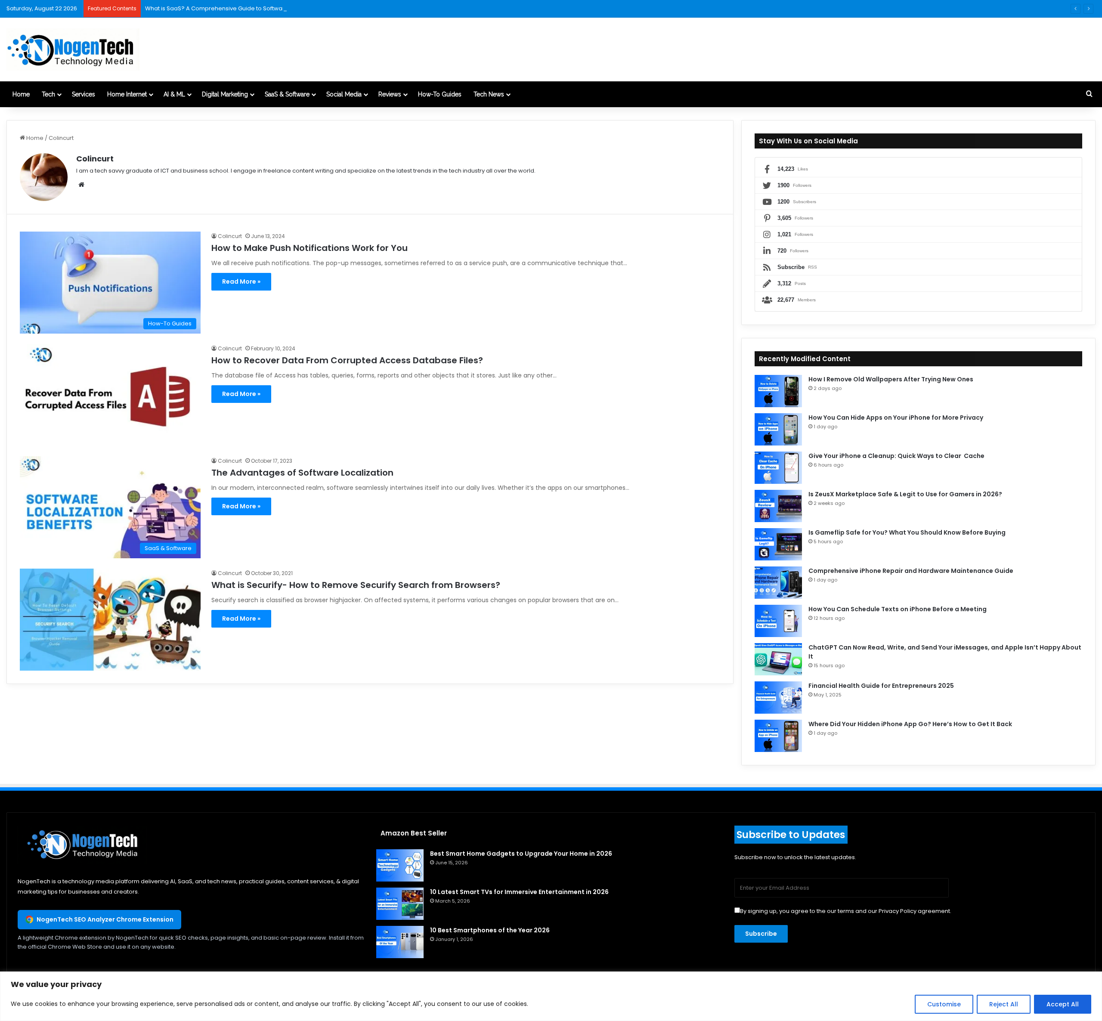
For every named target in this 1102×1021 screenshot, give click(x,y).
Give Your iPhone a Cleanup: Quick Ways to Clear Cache (897, 456)
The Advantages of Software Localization (302, 473)
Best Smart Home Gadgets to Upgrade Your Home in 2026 (521, 853)
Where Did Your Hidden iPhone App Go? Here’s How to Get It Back (910, 724)
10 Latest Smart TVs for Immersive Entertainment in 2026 (519, 892)
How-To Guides (439, 94)
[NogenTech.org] (72, 49)
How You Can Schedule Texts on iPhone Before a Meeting (897, 609)
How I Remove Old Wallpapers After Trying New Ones (890, 379)
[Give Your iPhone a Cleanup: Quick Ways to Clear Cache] (778, 468)
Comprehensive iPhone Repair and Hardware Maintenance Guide (910, 570)
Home (21, 94)
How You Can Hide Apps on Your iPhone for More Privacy (895, 417)
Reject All (1003, 1004)
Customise (944, 1004)
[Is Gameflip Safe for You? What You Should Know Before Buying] (778, 544)
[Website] (81, 184)
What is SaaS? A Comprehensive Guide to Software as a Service (234, 8)
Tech (48, 94)
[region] (551, 996)
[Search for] (1089, 94)
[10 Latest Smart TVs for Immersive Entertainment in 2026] (400, 904)
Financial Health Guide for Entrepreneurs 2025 (881, 685)
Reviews (389, 94)
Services (83, 94)
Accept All (1062, 1004)
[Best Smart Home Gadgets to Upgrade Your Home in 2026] (400, 865)
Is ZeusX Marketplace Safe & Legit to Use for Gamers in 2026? (905, 494)
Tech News (489, 94)
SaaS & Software (287, 94)
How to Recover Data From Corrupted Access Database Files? (347, 360)
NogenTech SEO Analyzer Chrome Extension (105, 919)
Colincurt (95, 158)
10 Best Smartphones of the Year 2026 (490, 930)
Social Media (344, 94)
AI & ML (174, 94)
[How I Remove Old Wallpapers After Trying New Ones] (778, 391)
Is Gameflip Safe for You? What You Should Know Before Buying (907, 532)
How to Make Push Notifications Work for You (309, 248)
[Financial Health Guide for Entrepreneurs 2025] (778, 697)
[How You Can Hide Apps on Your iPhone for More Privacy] (778, 429)
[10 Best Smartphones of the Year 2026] (400, 942)
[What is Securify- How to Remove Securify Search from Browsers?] (110, 620)
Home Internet (127, 94)
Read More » (241, 281)
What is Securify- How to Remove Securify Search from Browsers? (355, 585)
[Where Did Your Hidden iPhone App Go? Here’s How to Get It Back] (778, 736)
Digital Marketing (225, 94)
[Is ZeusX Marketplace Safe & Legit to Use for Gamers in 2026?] (778, 506)
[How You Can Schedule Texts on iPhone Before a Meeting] (778, 621)
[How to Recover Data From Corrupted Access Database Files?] (110, 395)
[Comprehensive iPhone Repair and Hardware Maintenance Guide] (778, 582)
